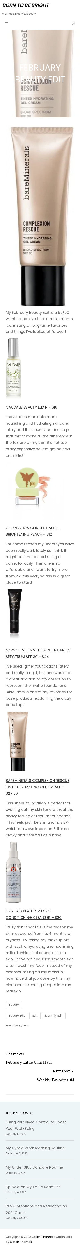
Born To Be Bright (25, 5)
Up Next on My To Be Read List (33, 1186)
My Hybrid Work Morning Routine (35, 1148)
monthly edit (54, 1016)
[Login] (74, 23)
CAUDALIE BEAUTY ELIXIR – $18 (31, 407)
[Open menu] (6, 23)
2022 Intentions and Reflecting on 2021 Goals (36, 1209)
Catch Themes (42, 1237)
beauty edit (17, 1016)
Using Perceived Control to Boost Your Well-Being (36, 1125)
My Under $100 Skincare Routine (34, 1167)
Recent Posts (19, 1113)
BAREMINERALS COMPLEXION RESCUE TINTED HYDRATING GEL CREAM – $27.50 (37, 787)
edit (35, 1016)
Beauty (14, 1005)
